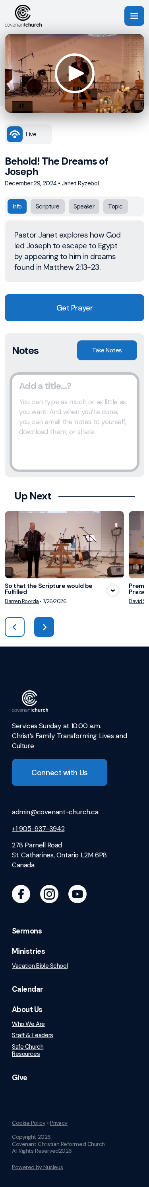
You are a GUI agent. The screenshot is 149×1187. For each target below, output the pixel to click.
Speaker (84, 206)
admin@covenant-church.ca (55, 812)
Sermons (27, 931)
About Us (27, 1009)
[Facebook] (21, 894)
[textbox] (74, 422)
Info (17, 206)
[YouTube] (77, 894)
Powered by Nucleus (37, 1167)
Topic (115, 206)
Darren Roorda (22, 601)
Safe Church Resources (27, 1050)
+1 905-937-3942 (38, 828)
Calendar (27, 989)
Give (19, 1078)
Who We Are (28, 1024)
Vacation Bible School (40, 966)
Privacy (59, 1122)
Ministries (28, 951)
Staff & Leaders (32, 1035)
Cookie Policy (28, 1122)
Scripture (48, 206)
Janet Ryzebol (80, 183)
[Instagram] (49, 894)
